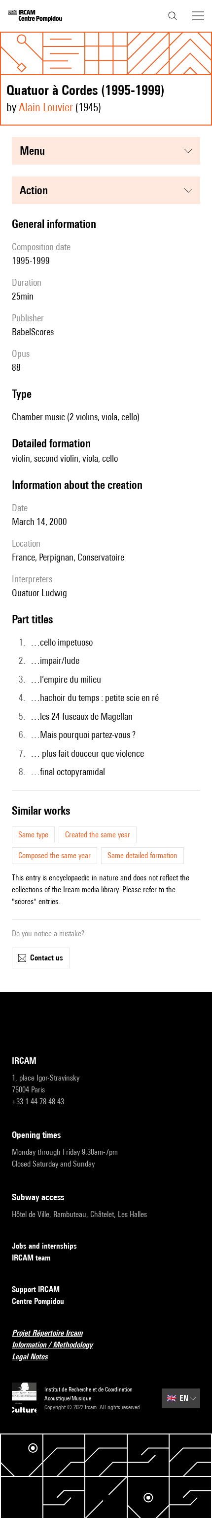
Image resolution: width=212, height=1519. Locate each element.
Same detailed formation (142, 855)
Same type (33, 834)
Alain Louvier (46, 107)
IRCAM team (31, 1257)
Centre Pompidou (38, 1301)
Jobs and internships (44, 1246)
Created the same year (97, 834)
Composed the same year (54, 855)
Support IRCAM (36, 1289)
